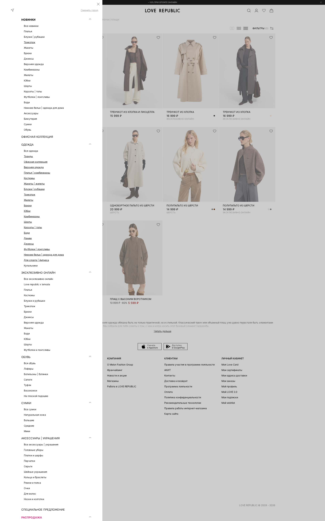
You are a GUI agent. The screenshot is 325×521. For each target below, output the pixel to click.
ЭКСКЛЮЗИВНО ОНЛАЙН (38, 272)
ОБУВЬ (25, 357)
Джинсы (29, 243)
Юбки (27, 210)
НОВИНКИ (28, 19)
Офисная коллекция (35, 161)
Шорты (28, 221)
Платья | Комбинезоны (37, 172)
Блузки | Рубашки (34, 189)
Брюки (28, 205)
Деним (28, 238)
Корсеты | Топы (33, 227)
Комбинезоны (32, 216)
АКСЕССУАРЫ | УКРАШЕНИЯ (40, 438)
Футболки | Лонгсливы (37, 249)
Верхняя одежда (34, 167)
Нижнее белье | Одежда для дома (44, 254)
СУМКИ (26, 403)
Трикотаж (29, 42)
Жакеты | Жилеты (34, 183)
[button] (98, 4)
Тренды (28, 156)
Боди (27, 232)
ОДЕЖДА (27, 144)
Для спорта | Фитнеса (36, 260)
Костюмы (29, 178)
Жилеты (28, 200)
